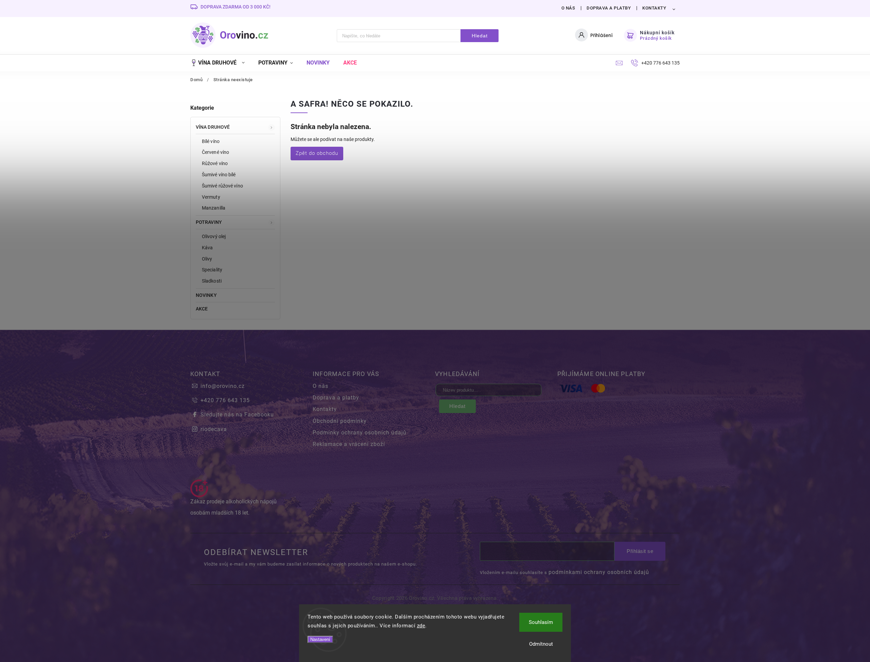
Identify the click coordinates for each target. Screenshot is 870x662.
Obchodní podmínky (340, 421)
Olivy (207, 259)
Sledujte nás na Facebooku (237, 414)
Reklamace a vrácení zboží (349, 444)
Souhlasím (541, 622)
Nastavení (320, 639)
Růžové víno (215, 163)
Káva (207, 247)
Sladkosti (212, 281)
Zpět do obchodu (317, 153)
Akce (202, 308)
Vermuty (211, 197)
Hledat (480, 35)
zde (421, 626)
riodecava (214, 429)
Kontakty (654, 8)
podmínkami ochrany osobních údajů (599, 572)
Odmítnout (541, 644)
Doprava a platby (609, 8)
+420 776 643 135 (225, 400)
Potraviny (209, 222)
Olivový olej (214, 236)
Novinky (206, 295)
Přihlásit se (640, 551)
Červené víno (215, 152)
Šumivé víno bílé (219, 174)
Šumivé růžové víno (222, 186)
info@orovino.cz (223, 386)
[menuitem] (220, 62)
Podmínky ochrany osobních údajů (359, 432)
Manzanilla (213, 208)
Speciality (212, 269)
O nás (568, 8)
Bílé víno (211, 141)
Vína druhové (213, 127)
